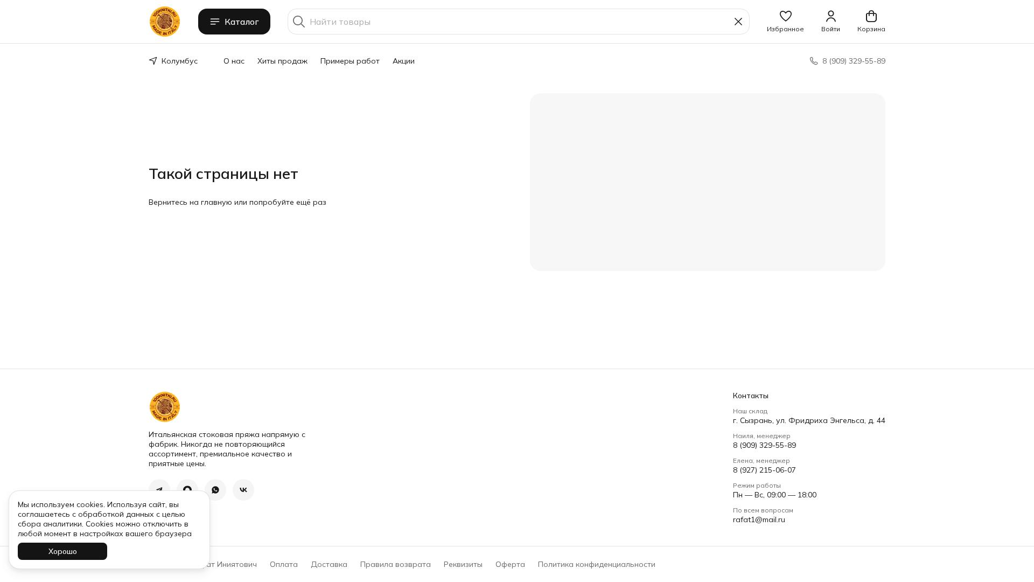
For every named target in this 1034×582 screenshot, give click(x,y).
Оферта (510, 564)
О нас (233, 61)
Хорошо (62, 551)
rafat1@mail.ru (759, 519)
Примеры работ (350, 61)
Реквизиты (463, 564)
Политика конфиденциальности (596, 564)
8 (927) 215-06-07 (764, 470)
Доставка (329, 564)
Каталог (242, 21)
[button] (785, 21)
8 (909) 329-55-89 (764, 445)
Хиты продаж (282, 61)
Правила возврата (395, 564)
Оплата (284, 564)
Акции (404, 61)
